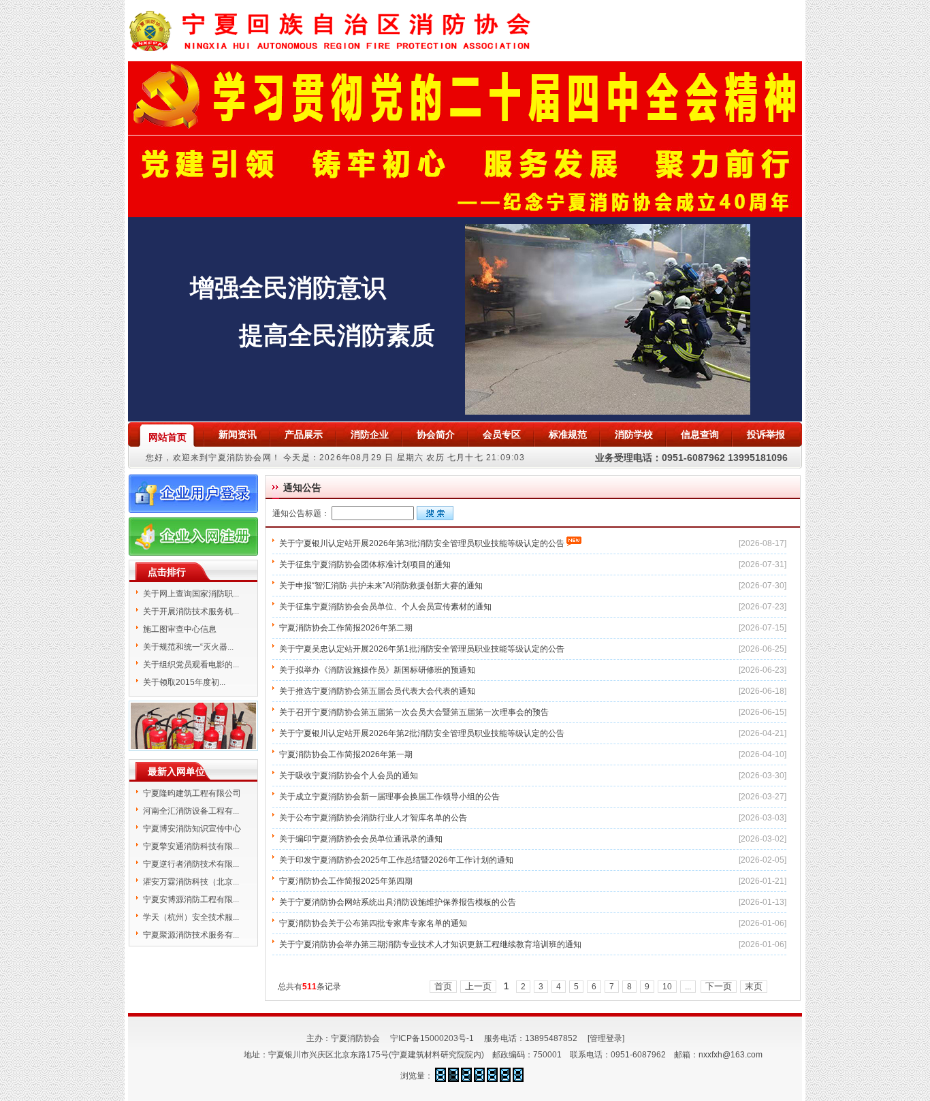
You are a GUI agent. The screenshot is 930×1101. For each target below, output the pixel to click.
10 (667, 986)
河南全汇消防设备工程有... (191, 811)
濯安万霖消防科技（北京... (191, 882)
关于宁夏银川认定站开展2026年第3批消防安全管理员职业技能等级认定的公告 (421, 543)
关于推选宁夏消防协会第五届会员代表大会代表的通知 (377, 691)
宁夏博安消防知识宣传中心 (192, 828)
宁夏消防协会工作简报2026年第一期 (346, 754)
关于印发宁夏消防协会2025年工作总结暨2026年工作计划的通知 (396, 860)
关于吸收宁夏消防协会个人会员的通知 (348, 775)
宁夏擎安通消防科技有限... (191, 846)
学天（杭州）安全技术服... (191, 917)
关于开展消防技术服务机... (191, 611)
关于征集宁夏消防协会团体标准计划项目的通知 (365, 564)
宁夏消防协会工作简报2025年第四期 (346, 881)
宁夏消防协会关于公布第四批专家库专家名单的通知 (373, 923)
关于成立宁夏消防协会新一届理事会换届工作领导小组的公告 (389, 796)
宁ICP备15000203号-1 (432, 1038)
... (688, 986)
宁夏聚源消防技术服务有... (191, 935)
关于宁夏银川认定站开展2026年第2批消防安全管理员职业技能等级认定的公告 (421, 733)
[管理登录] (606, 1038)
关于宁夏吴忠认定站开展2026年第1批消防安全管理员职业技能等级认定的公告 (421, 649)
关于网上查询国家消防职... (191, 594)
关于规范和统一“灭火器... (188, 647)
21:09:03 (506, 457)
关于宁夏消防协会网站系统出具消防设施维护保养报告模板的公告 (397, 902)
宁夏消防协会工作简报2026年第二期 (346, 628)
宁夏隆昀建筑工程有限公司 (192, 793)
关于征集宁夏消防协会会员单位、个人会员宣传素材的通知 (385, 606)
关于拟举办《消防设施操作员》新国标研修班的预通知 (377, 670)
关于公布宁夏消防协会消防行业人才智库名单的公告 (373, 818)
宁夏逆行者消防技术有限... (191, 864)
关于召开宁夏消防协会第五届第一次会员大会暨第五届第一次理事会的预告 (414, 712)
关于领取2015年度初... (184, 682)
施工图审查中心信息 (180, 629)
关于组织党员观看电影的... (191, 664)
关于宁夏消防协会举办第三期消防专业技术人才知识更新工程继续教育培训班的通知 (430, 944)
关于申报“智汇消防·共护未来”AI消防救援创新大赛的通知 (381, 585)
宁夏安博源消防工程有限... (191, 899)
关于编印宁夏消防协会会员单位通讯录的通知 (361, 839)
